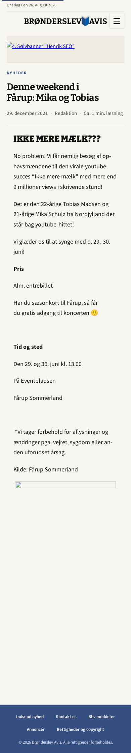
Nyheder (17, 73)
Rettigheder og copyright (80, 729)
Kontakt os (66, 717)
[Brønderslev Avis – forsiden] (65, 21)
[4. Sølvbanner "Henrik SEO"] (65, 49)
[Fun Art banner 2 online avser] (65, 582)
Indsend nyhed (30, 717)
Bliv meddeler (101, 717)
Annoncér (36, 729)
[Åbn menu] (117, 21)
